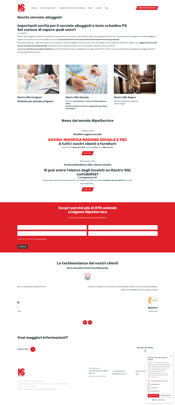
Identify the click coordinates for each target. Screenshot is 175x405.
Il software (144, 371)
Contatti (98, 8)
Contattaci (21, 49)
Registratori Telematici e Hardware (72, 8)
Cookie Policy (38, 389)
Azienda (34, 8)
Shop (106, 8)
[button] (159, 400)
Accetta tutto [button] (153, 395)
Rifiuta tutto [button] (165, 395)
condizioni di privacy (40, 239)
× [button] (171, 356)
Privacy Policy (28, 389)
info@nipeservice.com (119, 374)
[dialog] (159, 378)
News (90, 8)
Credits (19, 389)
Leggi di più (155, 377)
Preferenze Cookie (50, 389)
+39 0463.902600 (118, 371)
